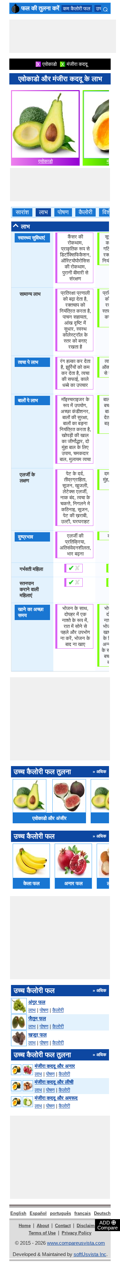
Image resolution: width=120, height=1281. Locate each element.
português (60, 1213)
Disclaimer (88, 1225)
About (43, 1225)
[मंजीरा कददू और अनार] (21, 1069)
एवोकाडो (45, 161)
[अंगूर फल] (18, 1006)
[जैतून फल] (18, 1022)
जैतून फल (37, 1018)
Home (25, 1225)
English (18, 1213)
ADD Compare (107, 1224)
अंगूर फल (36, 1002)
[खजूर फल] (18, 1039)
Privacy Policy (76, 1232)
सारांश (22, 212)
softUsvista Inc (90, 1254)
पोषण (63, 212)
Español (38, 1213)
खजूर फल (37, 1035)
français (82, 1213)
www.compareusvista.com (76, 1243)
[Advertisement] (62, 36)
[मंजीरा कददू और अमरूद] (21, 1101)
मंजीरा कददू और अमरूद (56, 1098)
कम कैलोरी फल (76, 8)
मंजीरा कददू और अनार (55, 1066)
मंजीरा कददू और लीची (54, 1082)
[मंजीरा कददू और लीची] (21, 1085)
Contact (63, 1225)
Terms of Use (42, 1232)
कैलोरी (85, 212)
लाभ (43, 212)
